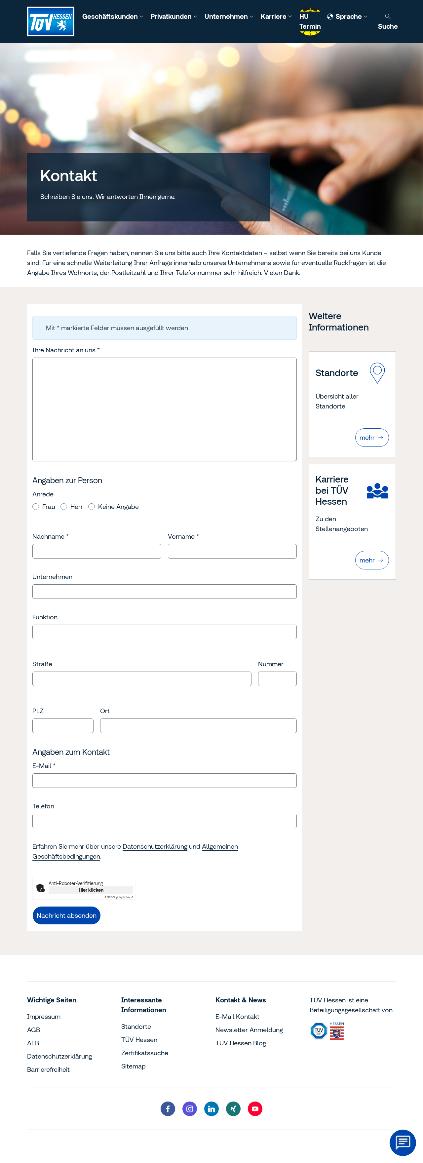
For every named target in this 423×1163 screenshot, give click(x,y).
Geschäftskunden (110, 16)
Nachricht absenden (66, 915)
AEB (33, 1043)
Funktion (45, 617)
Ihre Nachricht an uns (66, 350)
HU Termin (310, 21)
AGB (33, 1029)
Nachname (50, 536)
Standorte (136, 1026)
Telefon (43, 806)
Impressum (43, 1016)
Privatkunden (172, 16)
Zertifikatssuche (144, 1053)
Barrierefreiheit (48, 1069)
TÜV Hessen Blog (240, 1043)
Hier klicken (91, 890)
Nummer (271, 664)
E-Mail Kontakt (237, 1016)
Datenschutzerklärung (155, 846)
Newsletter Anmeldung (249, 1029)
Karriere (274, 16)
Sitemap (133, 1066)
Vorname (183, 536)
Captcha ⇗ (119, 897)
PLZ (38, 711)
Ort (105, 711)
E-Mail (44, 765)
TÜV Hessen (139, 1039)
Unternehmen (227, 16)
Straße (42, 664)
